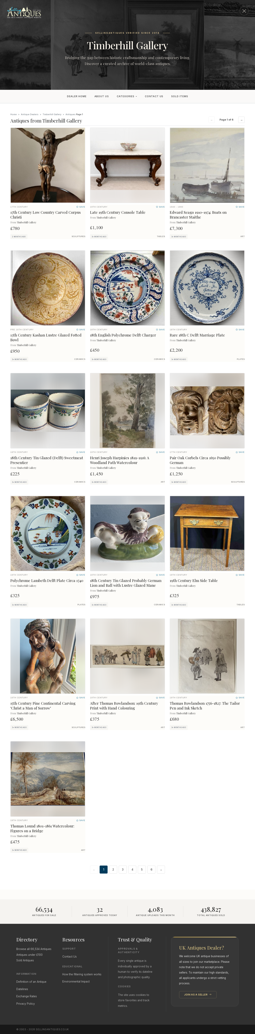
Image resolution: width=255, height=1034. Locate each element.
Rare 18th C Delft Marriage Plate (197, 334)
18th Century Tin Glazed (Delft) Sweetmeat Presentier (46, 460)
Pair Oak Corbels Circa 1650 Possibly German (200, 460)
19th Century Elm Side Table (194, 580)
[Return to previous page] (244, 10)
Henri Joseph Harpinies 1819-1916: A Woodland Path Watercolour (119, 460)
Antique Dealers (29, 114)
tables (161, 236)
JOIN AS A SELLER (196, 994)
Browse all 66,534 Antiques (33, 949)
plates (241, 359)
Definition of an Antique (31, 981)
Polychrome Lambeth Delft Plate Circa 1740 (46, 580)
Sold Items (179, 96)
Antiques (71, 114)
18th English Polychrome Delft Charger (123, 334)
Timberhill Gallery (52, 114)
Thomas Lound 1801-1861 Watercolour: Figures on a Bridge (42, 828)
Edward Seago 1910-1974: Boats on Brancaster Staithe (198, 215)
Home (13, 114)
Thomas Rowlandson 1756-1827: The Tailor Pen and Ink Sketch (205, 705)
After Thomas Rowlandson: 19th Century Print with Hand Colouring (124, 705)
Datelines (22, 989)
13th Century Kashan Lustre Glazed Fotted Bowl (45, 337)
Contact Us (154, 96)
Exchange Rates (26, 996)
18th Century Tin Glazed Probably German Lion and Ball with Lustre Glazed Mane (125, 583)
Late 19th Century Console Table (117, 212)
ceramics (79, 359)
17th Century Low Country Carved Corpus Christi (45, 215)
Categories (125, 96)
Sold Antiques (25, 960)
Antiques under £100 (29, 954)
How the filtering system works (81, 974)
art (242, 236)
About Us (101, 96)
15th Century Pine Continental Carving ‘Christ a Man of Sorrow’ (43, 705)
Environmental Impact (76, 981)
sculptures (78, 236)
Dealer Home (76, 96)
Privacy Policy (25, 1003)
